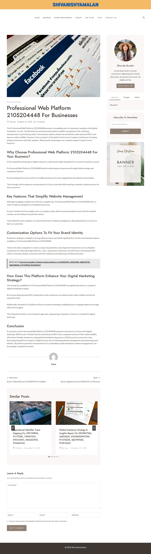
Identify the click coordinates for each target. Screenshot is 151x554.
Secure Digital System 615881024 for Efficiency (80, 380)
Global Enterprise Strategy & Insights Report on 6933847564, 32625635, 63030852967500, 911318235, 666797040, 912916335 (75, 436)
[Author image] (8, 122)
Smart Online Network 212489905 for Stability (26, 380)
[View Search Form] (143, 18)
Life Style (89, 17)
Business (47, 17)
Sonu (14, 122)
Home (37, 17)
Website (75, 515)
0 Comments (40, 122)
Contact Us (111, 17)
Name (11, 515)
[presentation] (30, 413)
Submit (125, 131)
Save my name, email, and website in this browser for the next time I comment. (38, 521)
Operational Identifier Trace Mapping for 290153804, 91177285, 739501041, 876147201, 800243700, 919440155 (26, 436)
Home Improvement (63, 17)
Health (79, 17)
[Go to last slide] (13, 428)
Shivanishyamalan (14, 102)
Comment (12, 485)
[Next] (94, 428)
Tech (99, 17)
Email (42, 515)
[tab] (49, 456)
